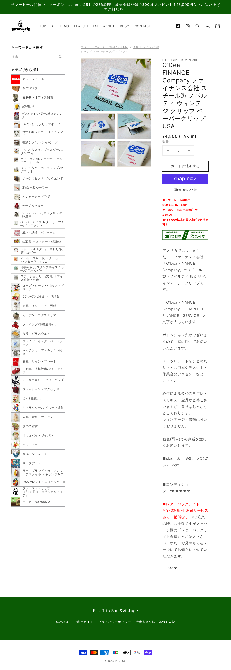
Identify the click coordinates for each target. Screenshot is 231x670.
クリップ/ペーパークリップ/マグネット (104, 51)
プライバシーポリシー (114, 622)
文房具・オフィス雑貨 (146, 47)
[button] (198, 26)
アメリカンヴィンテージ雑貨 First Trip (104, 47)
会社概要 (62, 622)
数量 (165, 141)
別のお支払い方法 (185, 189)
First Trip (121, 661)
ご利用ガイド (83, 622)
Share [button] (172, 568)
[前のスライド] (5, 7)
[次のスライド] (226, 7)
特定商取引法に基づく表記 (155, 622)
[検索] (60, 57)
